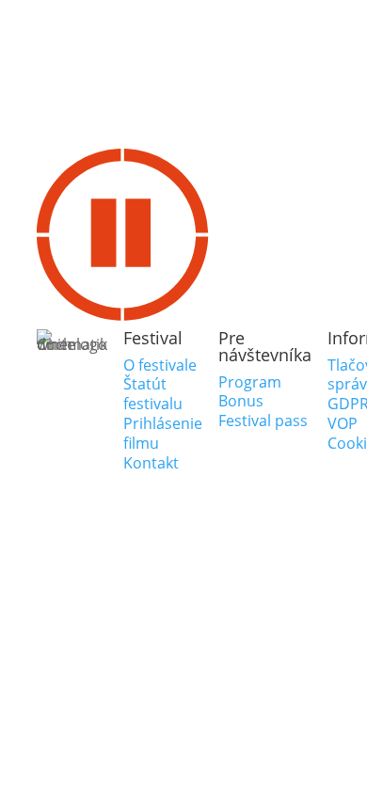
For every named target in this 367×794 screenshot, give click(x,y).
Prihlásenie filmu (162, 433)
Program (249, 382)
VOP (342, 423)
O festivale (160, 365)
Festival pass (263, 420)
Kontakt (151, 463)
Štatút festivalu (153, 393)
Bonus (240, 400)
